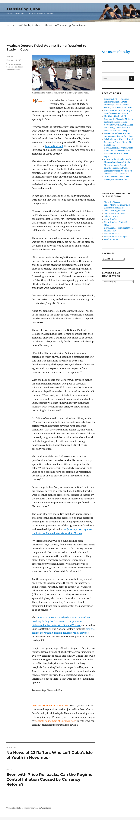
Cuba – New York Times (114, 213)
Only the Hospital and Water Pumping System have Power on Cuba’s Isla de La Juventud (118, 171)
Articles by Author (29, 25)
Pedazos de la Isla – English (116, 236)
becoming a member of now (55, 721)
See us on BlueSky (116, 52)
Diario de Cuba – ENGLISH (115, 222)
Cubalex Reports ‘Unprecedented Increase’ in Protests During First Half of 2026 (118, 142)
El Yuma (107, 225)
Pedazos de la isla (111, 234)
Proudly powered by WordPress (37, 808)
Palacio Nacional (54, 146)
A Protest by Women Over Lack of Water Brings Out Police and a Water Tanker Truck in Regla (118, 128)
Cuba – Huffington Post (114, 211)
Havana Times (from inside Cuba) (118, 228)
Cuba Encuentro (111, 216)
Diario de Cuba (110, 219)
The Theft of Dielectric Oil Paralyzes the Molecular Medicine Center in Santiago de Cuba (118, 119)
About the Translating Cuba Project (65, 25)
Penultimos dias (111, 239)
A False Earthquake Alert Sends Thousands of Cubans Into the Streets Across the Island (117, 162)
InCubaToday (110, 231)
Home (10, 25)
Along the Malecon (112, 202)
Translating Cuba (23, 9)
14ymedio (10, 56)
